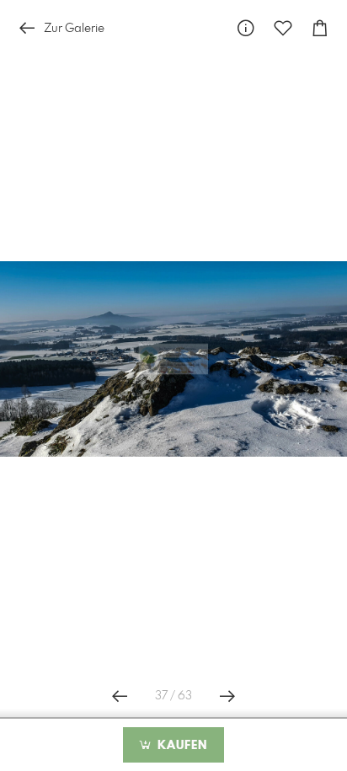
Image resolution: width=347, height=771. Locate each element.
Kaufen (180, 746)
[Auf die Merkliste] (283, 28)
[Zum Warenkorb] (320, 28)
